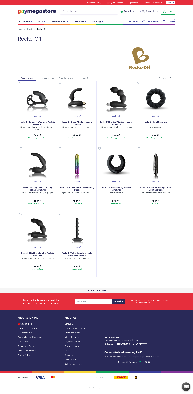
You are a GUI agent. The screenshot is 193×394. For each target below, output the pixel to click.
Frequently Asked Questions (138, 3)
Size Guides (23, 342)
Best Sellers (24, 21)
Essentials (79, 21)
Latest (85, 78)
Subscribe (118, 301)
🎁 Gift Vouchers (25, 324)
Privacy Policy (24, 355)
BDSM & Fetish (58, 21)
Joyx (67, 351)
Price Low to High (47, 78)
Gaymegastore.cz (72, 342)
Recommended (27, 78)
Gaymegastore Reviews (75, 328)
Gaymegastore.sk (72, 346)
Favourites (127, 11)
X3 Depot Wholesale (73, 364)
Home (20, 29)
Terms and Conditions (27, 351)
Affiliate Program (72, 337)
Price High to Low (66, 78)
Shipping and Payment (114, 3)
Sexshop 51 (69, 355)
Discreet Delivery (94, 3)
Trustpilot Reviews (72, 333)
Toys (40, 21)
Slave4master (70, 360)
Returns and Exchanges (28, 346)
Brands (29, 29)
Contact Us (157, 3)
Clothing (96, 21)
